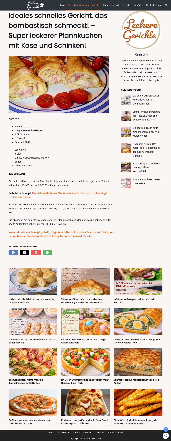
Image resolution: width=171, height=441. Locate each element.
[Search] (166, 5)
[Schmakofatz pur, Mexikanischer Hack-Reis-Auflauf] (138, 362)
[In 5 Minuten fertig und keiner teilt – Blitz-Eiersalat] (138, 281)
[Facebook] (13, 252)
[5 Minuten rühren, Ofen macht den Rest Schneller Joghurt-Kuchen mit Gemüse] (85, 281)
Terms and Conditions (83, 433)
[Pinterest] (36, 252)
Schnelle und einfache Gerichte (83, 5)
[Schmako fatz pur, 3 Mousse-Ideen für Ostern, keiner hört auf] (33, 321)
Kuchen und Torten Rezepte (116, 5)
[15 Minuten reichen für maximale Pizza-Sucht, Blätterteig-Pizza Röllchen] (85, 402)
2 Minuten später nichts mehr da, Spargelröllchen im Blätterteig (26, 381)
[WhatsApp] (47, 252)
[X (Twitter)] (24, 252)
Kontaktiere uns (154, 5)
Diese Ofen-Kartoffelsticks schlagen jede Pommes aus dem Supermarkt (135, 422)
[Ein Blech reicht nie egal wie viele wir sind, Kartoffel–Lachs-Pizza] (33, 402)
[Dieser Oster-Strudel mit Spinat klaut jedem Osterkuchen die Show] (138, 321)
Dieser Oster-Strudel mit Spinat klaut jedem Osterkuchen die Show (137, 341)
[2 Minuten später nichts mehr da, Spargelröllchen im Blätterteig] (33, 362)
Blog (62, 5)
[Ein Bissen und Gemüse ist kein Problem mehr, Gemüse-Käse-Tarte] (85, 362)
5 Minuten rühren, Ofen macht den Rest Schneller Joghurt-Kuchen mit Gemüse (82, 301)
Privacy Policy (62, 433)
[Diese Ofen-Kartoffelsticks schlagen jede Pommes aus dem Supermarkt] (138, 402)
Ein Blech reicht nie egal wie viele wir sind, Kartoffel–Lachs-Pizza (30, 422)
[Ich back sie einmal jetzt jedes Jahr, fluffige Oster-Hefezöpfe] (85, 321)
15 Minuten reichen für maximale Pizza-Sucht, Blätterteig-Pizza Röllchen (84, 422)
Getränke (138, 5)
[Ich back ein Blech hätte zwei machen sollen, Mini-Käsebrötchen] (33, 281)
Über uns (100, 433)
